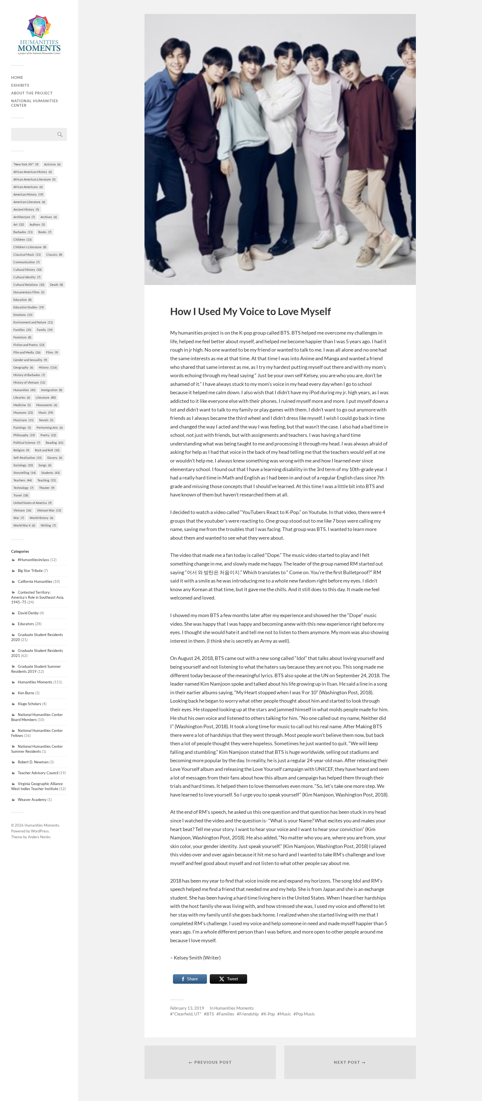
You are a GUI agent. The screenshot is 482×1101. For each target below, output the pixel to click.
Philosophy (24, 435)
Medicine (22, 405)
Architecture (24, 217)
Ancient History (26, 209)
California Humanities (35, 581)
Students (50, 472)
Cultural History (27, 269)
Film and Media (26, 352)
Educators (26, 624)
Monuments (46, 405)
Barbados (23, 232)
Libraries (21, 397)
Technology (23, 487)
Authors (37, 224)
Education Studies (28, 307)
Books (44, 232)
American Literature (29, 202)
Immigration (51, 390)
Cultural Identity (26, 277)
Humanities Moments (35, 682)
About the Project (32, 93)
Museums (23, 412)
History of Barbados (29, 375)
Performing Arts (50, 427)
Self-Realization (27, 457)
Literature (46, 397)
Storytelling (24, 472)
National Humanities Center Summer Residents (37, 749)
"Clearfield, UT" (187, 1013)
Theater (46, 487)
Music (45, 412)
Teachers (22, 480)
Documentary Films (28, 292)
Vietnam (22, 510)
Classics (54, 254)
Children (22, 239)
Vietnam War (49, 510)
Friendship (249, 1013)
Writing (48, 525)
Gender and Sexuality (30, 360)
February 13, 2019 (187, 1007)
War (18, 518)
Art (18, 224)
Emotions (22, 314)
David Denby (28, 613)
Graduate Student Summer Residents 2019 (36, 669)
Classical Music (27, 254)
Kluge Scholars (29, 703)
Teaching (46, 480)
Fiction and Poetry (28, 345)
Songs (44, 465)
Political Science (26, 442)
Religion (21, 450)
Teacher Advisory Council (38, 773)
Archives (48, 217)
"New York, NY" (25, 164)
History (48, 367)
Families (22, 330)
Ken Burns (26, 693)
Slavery (54, 457)
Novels (46, 420)
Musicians (23, 420)
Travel (20, 495)
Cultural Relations (28, 284)
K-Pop (269, 1013)
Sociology (23, 465)
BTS (210, 1013)
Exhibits (20, 85)
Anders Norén (39, 837)
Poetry (48, 435)
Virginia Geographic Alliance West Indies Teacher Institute (37, 786)
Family (44, 330)
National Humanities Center (34, 103)
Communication (26, 262)
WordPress (40, 831)
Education (22, 299)
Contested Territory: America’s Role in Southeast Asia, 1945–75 (37, 597)
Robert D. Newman (33, 762)
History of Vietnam (29, 382)
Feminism (22, 337)
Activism (52, 164)
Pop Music (305, 1013)
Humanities (24, 390)
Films (52, 352)
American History (28, 194)
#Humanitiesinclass (33, 559)
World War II (24, 525)
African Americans (28, 187)
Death (56, 284)
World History (41, 518)
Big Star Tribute (30, 570)
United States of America (32, 503)
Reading (54, 442)
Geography (23, 367)
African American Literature (34, 179)
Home (17, 77)
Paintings (22, 427)
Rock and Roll (47, 450)
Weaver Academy (32, 799)
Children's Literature (29, 247)
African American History (32, 172)
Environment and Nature (33, 322)
